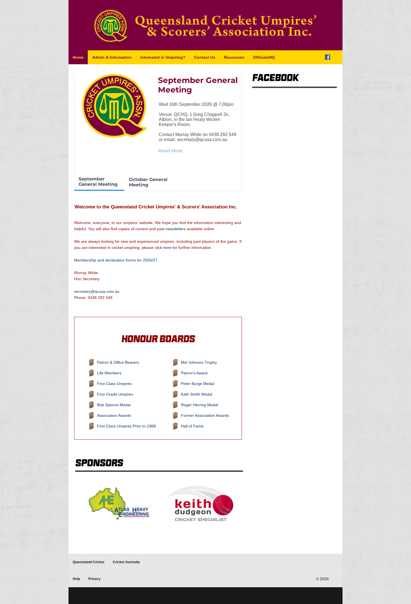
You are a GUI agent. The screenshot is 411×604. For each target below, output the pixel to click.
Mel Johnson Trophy (199, 362)
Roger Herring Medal (199, 405)
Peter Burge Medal (197, 383)
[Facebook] (327, 57)
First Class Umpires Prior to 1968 (126, 426)
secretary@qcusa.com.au (202, 139)
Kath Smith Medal (196, 394)
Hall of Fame (192, 426)
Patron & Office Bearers (118, 362)
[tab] (99, 182)
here (167, 247)
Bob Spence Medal (114, 405)
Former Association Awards (205, 415)
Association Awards (114, 415)
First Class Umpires (114, 383)
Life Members (109, 373)
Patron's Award (194, 373)
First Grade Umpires (115, 394)
